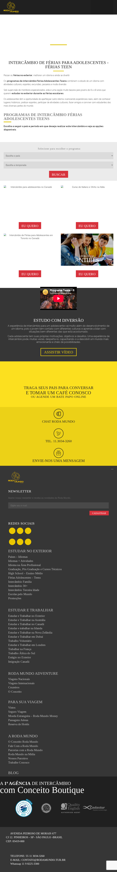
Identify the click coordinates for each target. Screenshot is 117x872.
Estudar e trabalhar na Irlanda (25, 628)
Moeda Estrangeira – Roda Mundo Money (33, 716)
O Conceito (15, 691)
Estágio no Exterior (19, 657)
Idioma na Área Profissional (24, 565)
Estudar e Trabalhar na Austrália (26, 620)
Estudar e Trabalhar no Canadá (26, 624)
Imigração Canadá (18, 661)
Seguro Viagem (17, 711)
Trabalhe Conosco (18, 762)
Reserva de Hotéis (18, 724)
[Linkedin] (20, 542)
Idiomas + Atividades (20, 561)
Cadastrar (99, 513)
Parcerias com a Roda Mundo (25, 750)
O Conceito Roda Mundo (23, 741)
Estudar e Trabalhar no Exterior (26, 615)
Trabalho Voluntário (20, 640)
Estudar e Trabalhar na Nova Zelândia (30, 632)
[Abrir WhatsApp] (109, 864)
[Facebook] (12, 531)
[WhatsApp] (28, 531)
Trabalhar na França (19, 649)
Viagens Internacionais (21, 683)
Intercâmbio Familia (20, 581)
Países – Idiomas (18, 556)
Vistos (11, 707)
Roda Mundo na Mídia (21, 754)
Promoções (14, 598)
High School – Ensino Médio (25, 573)
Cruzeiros (13, 687)
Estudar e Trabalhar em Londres (26, 645)
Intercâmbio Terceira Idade (23, 590)
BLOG (13, 773)
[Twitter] (20, 531)
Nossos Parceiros (18, 758)
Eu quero (29, 226)
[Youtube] (28, 542)
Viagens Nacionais (19, 679)
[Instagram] (12, 542)
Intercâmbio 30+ (18, 585)
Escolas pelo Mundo (20, 594)
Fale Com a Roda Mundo (23, 746)
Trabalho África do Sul (21, 653)
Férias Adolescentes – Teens (24, 577)
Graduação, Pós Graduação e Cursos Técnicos (35, 569)
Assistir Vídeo (58, 352)
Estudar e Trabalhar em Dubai (25, 636)
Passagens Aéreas (18, 720)
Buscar (58, 174)
